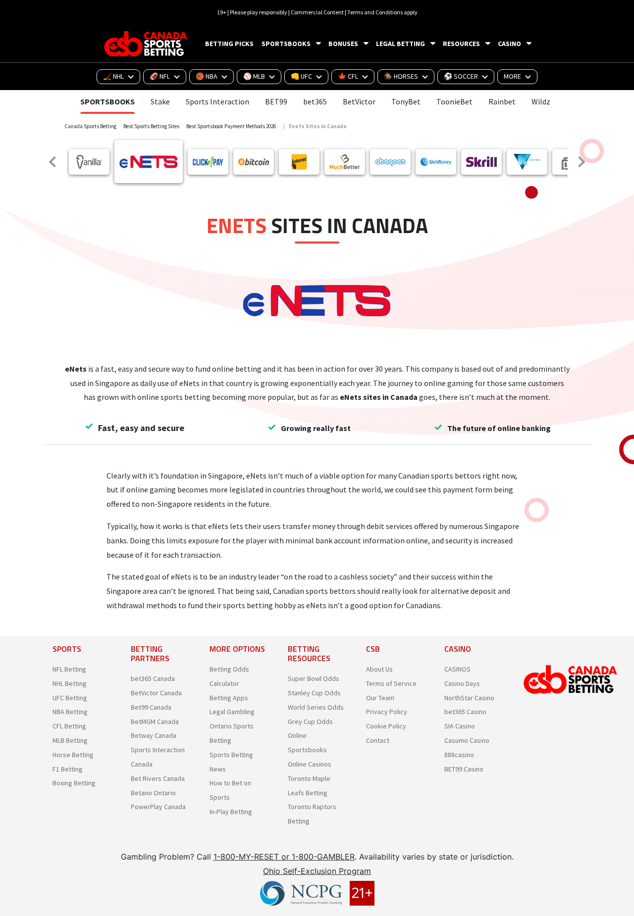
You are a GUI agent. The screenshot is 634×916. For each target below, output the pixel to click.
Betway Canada (153, 735)
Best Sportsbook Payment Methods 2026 (231, 126)
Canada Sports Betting (90, 126)
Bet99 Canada (151, 707)
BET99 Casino (463, 769)
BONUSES (343, 43)
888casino (459, 754)
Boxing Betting (74, 782)
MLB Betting (70, 740)
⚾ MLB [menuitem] (254, 76)
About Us (379, 669)
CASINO (509, 43)
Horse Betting (73, 754)
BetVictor (359, 101)
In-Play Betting (231, 811)
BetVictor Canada (156, 692)
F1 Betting (68, 769)
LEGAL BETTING (400, 43)
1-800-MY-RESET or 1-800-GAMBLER (284, 857)
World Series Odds (316, 707)
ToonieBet (454, 101)
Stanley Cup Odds (314, 692)
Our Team (380, 697)
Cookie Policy (386, 726)
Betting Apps (229, 697)
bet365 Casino (465, 711)
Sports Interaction (217, 101)
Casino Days (462, 683)
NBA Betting (70, 711)
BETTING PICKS (229, 43)
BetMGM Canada (155, 721)
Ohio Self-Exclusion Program (317, 871)
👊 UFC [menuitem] (301, 76)
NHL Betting (70, 683)
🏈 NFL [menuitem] (160, 76)
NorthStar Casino (469, 697)
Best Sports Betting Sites (151, 126)
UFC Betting (70, 697)
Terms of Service (391, 683)
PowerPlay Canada (158, 806)
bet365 (315, 101)
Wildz (540, 101)
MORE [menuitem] (512, 76)
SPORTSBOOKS (286, 43)
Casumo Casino (466, 740)
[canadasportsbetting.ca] (147, 43)
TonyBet (406, 101)
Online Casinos (309, 764)
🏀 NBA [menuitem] (206, 76)
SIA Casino (459, 726)
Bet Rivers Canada (158, 778)
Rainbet (502, 101)
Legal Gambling (232, 711)
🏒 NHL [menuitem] (113, 76)
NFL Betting (69, 669)
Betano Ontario (153, 792)
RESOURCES (461, 43)
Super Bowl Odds (313, 678)
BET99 (276, 101)
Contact (377, 740)
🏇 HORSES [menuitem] (401, 76)
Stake (160, 101)
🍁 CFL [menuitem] (348, 76)
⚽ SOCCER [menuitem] (461, 76)
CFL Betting (69, 726)
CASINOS (457, 669)
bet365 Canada (153, 678)
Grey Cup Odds (310, 721)
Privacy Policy (386, 711)
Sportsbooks (107, 101)
